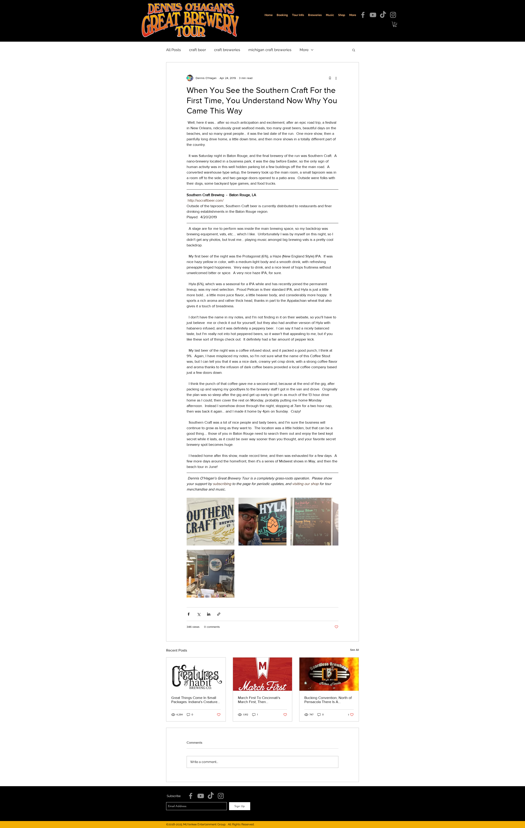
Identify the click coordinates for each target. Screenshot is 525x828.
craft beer (197, 50)
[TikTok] (383, 15)
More (304, 50)
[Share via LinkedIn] (209, 614)
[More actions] (335, 77)
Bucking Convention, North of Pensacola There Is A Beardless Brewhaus (328, 700)
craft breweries (227, 50)
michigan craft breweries (269, 50)
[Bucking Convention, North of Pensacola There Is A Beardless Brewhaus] (329, 674)
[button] (395, 24)
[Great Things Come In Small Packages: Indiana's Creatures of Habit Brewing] (196, 674)
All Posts (173, 50)
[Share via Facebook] (189, 614)
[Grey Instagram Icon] (393, 15)
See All (354, 649)
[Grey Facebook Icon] (363, 15)
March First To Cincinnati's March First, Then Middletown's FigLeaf (259, 700)
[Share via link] (219, 614)
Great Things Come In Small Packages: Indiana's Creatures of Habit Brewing (195, 700)
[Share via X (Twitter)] (199, 614)
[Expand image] (210, 522)
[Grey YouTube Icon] (373, 15)
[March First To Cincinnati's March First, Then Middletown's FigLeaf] (262, 674)
